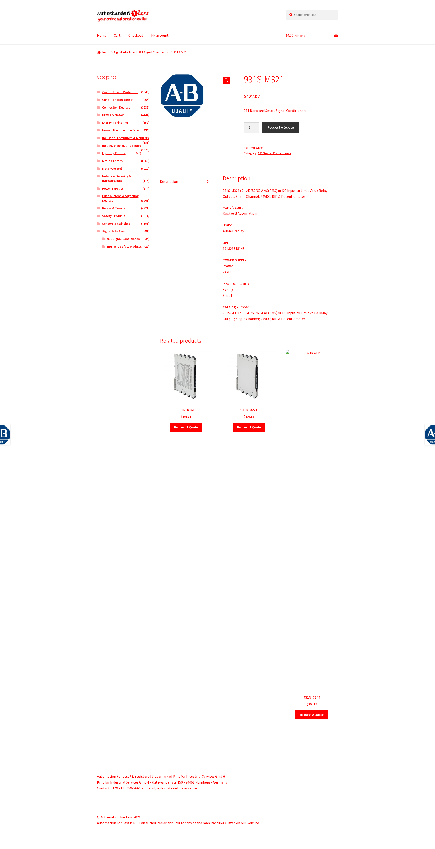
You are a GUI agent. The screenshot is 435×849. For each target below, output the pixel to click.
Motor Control (112, 168)
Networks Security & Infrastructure (116, 178)
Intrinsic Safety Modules (124, 246)
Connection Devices (116, 107)
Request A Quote (280, 127)
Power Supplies (113, 188)
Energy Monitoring (115, 123)
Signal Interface (124, 52)
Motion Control (112, 161)
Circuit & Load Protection (120, 92)
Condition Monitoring (117, 100)
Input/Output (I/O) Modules (121, 146)
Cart (117, 35)
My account (160, 35)
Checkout (135, 35)
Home (101, 35)
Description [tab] (169, 181)
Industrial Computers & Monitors (125, 138)
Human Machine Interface (120, 130)
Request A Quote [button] (186, 427)
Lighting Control (114, 153)
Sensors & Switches (116, 224)
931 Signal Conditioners (154, 52)
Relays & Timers (113, 208)
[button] (226, 80)
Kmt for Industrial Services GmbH (199, 776)
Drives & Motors (113, 115)
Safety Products (113, 216)
